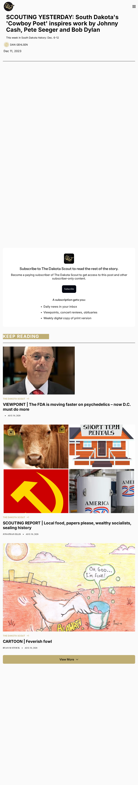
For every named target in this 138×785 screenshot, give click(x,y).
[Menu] (134, 6)
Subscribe (69, 289)
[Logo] (9, 6)
